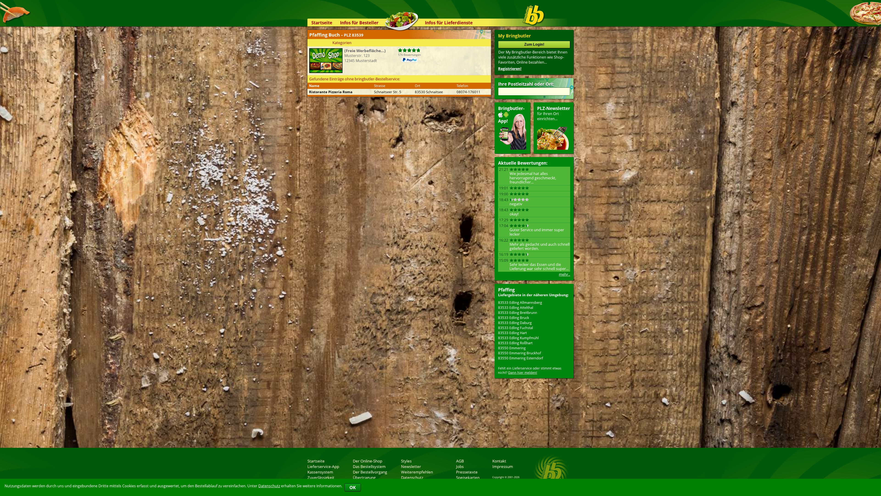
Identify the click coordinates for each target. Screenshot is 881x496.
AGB (460, 461)
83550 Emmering (512, 348)
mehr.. (564, 274)
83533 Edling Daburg (515, 322)
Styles (406, 461)
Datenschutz (269, 485)
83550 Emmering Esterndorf (520, 358)
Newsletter (411, 466)
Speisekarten (468, 477)
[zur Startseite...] (533, 15)
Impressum (502, 466)
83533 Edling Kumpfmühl (518, 337)
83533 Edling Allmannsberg (520, 302)
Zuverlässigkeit (320, 477)
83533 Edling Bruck (513, 317)
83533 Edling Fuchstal (515, 327)
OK (352, 487)
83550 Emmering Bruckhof (519, 353)
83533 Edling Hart (512, 332)
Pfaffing (506, 290)
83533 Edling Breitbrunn (517, 312)
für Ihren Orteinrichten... (553, 113)
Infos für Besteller (359, 22)
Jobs (460, 466)
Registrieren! (509, 68)
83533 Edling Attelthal (515, 307)
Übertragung (364, 477)
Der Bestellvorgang (370, 472)
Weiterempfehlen (417, 472)
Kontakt (499, 461)
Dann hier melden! (522, 372)
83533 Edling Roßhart (515, 343)
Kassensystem (320, 472)
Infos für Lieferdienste (449, 22)
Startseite (321, 22)
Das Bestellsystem (369, 466)
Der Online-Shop (367, 461)
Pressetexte (467, 472)
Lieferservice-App (323, 466)
